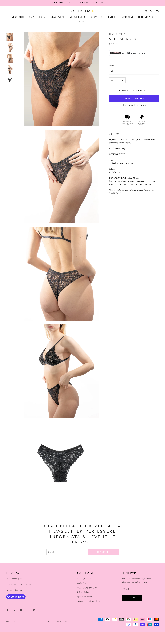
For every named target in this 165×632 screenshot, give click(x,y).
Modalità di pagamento (87, 587)
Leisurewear (78, 17)
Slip (31, 17)
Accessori (126, 17)
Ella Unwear (117, 34)
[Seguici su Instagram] (14, 610)
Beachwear (58, 17)
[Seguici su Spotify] (34, 610)
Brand (82, 21)
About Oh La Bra (84, 578)
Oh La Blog (82, 583)
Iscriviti (103, 552)
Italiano (11, 622)
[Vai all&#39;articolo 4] (9, 69)
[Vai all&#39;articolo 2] (9, 47)
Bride (111, 17)
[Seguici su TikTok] (27, 610)
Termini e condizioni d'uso (88, 601)
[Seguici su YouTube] (21, 610)
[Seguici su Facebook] (7, 610)
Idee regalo (146, 17)
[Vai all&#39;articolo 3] (9, 58)
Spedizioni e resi (84, 596)
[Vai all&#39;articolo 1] (9, 36)
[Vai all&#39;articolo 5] (9, 79)
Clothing (97, 17)
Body (42, 17)
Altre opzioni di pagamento (134, 105)
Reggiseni (17, 17)
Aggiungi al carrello (134, 90)
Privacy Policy (83, 592)
